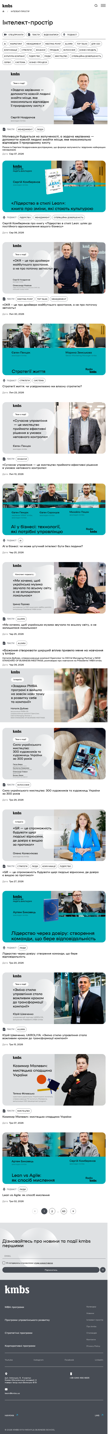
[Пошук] (96, 5)
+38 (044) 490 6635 (79, 1378)
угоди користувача (43, 1263)
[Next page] (73, 1211)
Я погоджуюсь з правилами (29, 1263)
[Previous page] (35, 1211)
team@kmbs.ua (12, 1393)
